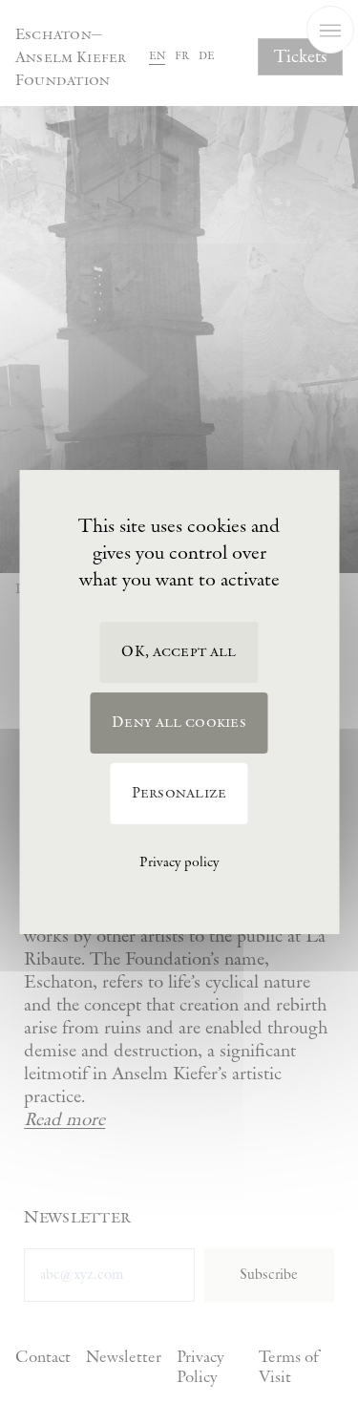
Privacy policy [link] (179, 862)
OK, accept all (178, 652)
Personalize (179, 793)
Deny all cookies (179, 723)
